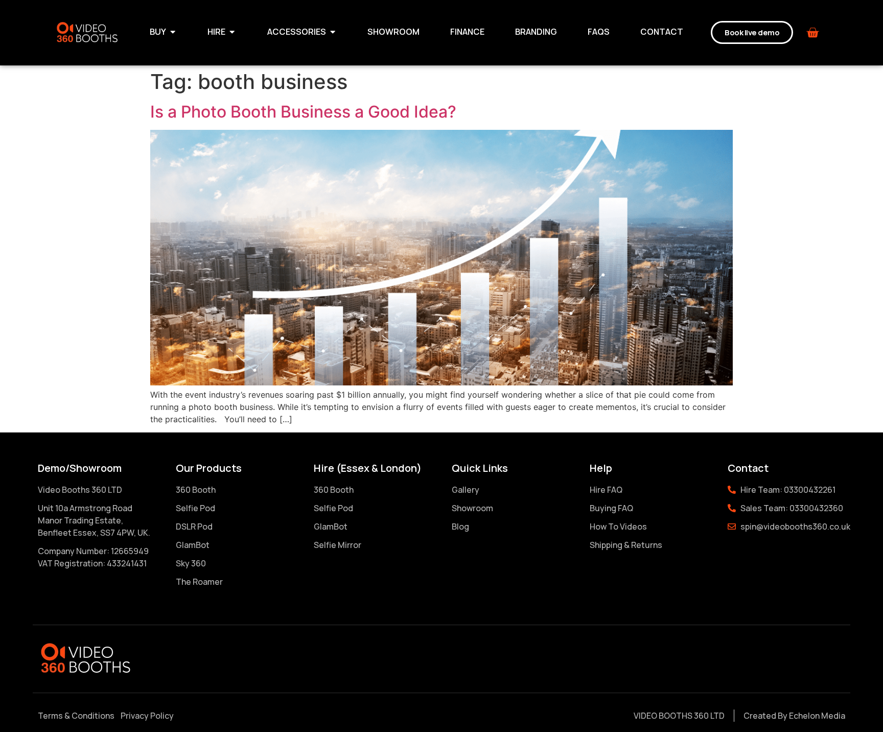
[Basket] (812, 32)
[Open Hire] (232, 32)
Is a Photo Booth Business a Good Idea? (303, 112)
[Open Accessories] (333, 32)
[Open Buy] (173, 32)
